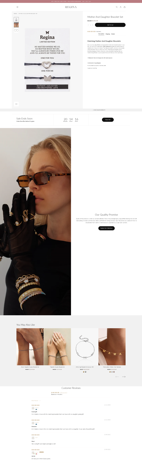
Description (101, 34)
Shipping (108, 34)
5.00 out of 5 (63, 392)
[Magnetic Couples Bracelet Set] (57, 346)
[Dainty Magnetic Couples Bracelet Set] (30, 346)
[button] (17, 7)
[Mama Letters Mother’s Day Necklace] (112, 346)
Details (113, 34)
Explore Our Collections (106, 228)
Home (15, 13)
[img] (35, 405)
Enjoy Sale (107, 119)
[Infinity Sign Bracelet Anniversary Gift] (84, 346)
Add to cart (110, 25)
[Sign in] (121, 7)
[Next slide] (124, 376)
